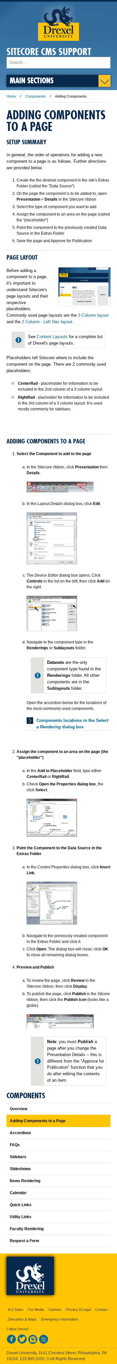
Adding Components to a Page (38, 1121)
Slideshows (20, 1169)
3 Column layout (93, 315)
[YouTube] (43, 1343)
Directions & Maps (22, 1319)
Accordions (20, 1133)
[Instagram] (33, 1343)
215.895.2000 (32, 1359)
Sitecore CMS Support (48, 52)
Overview (18, 1109)
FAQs (15, 1145)
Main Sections (32, 80)
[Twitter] (22, 1343)
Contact (101, 1309)
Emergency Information (59, 1319)
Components (35, 96)
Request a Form (24, 1241)
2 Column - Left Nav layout (47, 321)
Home (11, 96)
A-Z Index (15, 1309)
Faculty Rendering (27, 1229)
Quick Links (21, 1205)
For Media (36, 1309)
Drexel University (58, 21)
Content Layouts (53, 336)
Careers (54, 1309)
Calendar (18, 1193)
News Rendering (25, 1181)
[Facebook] (11, 1343)
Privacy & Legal (78, 1309)
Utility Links (21, 1217)
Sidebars (18, 1157)
